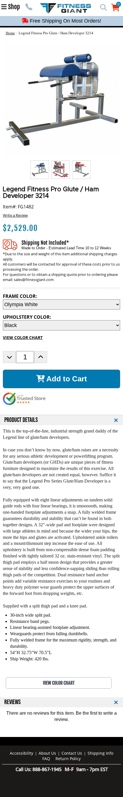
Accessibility (21, 753)
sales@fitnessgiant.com (34, 279)
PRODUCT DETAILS (21, 420)
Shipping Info (100, 753)
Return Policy (68, 758)
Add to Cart (66, 378)
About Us (47, 753)
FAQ (46, 758)
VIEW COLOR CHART (23, 337)
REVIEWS (12, 702)
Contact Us (71, 753)
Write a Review (15, 215)
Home (10, 33)
